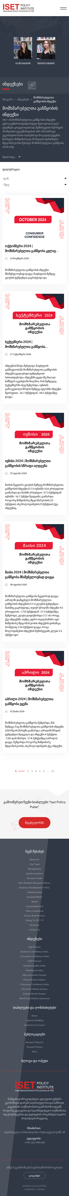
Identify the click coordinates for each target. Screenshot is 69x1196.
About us (34, 859)
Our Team (35, 864)
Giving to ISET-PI (34, 920)
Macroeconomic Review (34, 975)
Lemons (41, 1189)
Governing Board (34, 906)
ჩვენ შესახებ (34, 851)
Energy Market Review (34, 993)
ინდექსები (23, 99)
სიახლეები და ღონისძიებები (34, 1008)
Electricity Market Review (34, 989)
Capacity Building (34, 1020)
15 (52, 771)
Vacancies (35, 925)
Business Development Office (34, 887)
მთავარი (7, 99)
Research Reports (35, 1042)
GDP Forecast (34, 961)
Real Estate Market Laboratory (34, 998)
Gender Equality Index (34, 965)
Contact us (34, 929)
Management (34, 868)
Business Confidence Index (34, 951)
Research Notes (34, 1046)
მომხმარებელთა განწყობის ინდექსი (44, 99)
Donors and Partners (34, 915)
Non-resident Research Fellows (34, 882)
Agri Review (35, 946)
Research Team (34, 878)
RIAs (34, 1051)
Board (35, 901)
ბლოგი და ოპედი (34, 1061)
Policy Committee (34, 911)
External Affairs (34, 896)
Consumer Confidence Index (34, 956)
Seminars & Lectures (34, 1025)
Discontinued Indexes (34, 979)
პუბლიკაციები (34, 1034)
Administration (34, 892)
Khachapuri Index (34, 970)
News (34, 1015)
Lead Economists (34, 873)
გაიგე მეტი (34, 1175)
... (48, 771)
